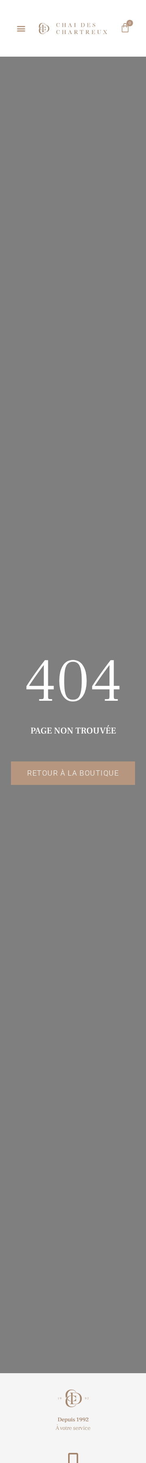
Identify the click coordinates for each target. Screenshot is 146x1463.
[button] (21, 28)
